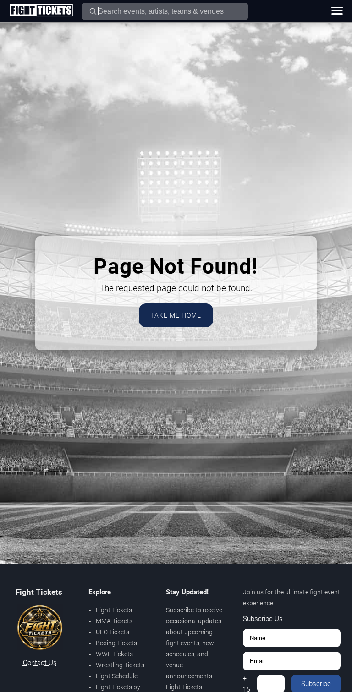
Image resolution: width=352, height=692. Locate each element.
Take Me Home (176, 315)
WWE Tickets (114, 654)
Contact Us (40, 663)
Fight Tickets (114, 610)
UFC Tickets (112, 632)
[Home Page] (41, 11)
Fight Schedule (117, 676)
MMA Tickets (114, 621)
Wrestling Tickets (120, 665)
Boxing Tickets (116, 643)
